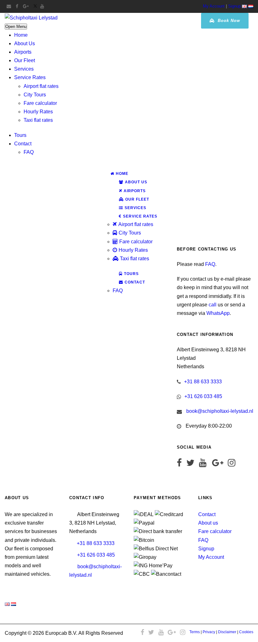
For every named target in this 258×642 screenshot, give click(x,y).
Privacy (209, 632)
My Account (214, 6)
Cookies (246, 632)
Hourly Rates (38, 111)
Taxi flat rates (38, 120)
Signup (234, 6)
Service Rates (30, 77)
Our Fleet (24, 60)
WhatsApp (218, 313)
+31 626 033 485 (203, 396)
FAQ (29, 152)
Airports (22, 52)
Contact (22, 143)
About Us (24, 43)
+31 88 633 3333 (203, 381)
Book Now (228, 20)
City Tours (35, 94)
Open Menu (15, 26)
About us (208, 523)
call (212, 304)
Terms (194, 632)
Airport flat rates (41, 86)
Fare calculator (40, 103)
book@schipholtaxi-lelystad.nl (219, 411)
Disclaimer (227, 632)
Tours (20, 135)
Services (24, 69)
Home (21, 35)
